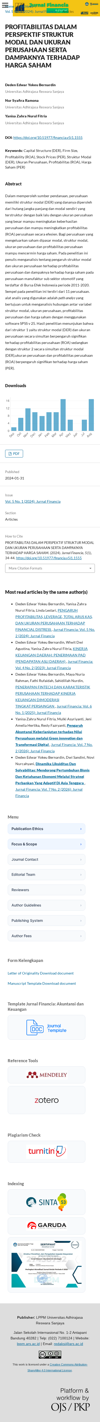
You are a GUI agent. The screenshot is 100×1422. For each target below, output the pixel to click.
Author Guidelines (47, 905)
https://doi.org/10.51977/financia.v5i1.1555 (48, 137)
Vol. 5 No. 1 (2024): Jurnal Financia (30, 11)
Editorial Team (47, 874)
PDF (15, 454)
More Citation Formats (25, 568)
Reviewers (47, 890)
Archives (26, 6)
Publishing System (47, 920)
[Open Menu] (5, 5)
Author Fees (47, 936)
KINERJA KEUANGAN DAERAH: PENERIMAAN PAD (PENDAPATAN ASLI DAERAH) (51, 655)
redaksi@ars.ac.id (68, 1344)
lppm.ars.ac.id (28, 1344)
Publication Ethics (47, 828)
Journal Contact (47, 859)
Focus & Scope (47, 844)
